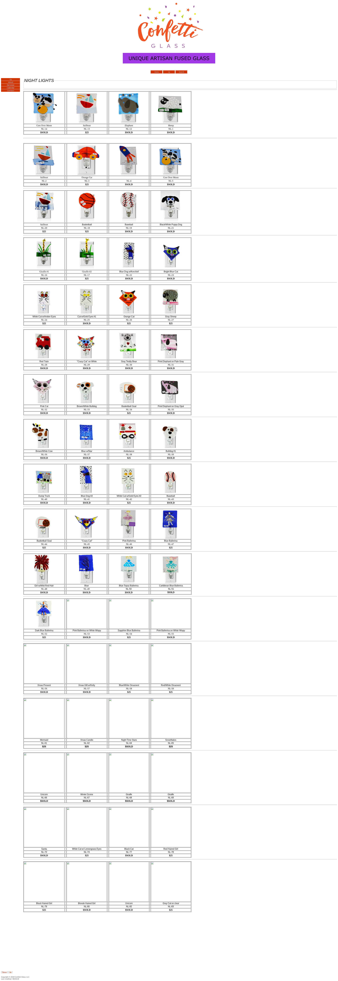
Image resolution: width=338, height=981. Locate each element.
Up (10, 972)
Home (4, 972)
